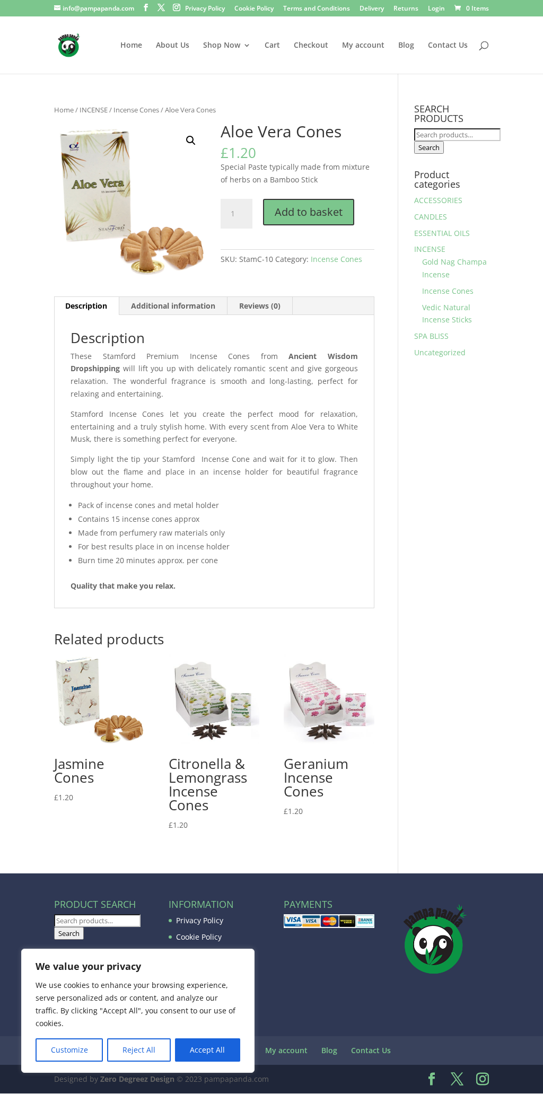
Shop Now (221, 45)
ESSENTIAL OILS (442, 233)
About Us (172, 45)
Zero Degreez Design (137, 1079)
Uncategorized (440, 352)
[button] (190, 140)
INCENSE (94, 110)
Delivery (372, 9)
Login (436, 9)
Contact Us (448, 45)
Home (131, 45)
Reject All (138, 1050)
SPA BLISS (431, 336)
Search (429, 147)
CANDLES (430, 217)
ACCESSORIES (438, 200)
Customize (69, 1050)
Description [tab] (86, 306)
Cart (272, 45)
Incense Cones (136, 110)
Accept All (207, 1050)
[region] (138, 1011)
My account (363, 45)
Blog (406, 45)
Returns (405, 9)
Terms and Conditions (316, 9)
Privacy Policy (205, 9)
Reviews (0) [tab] (260, 306)
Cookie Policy (254, 9)
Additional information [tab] (173, 306)
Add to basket (309, 212)
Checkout (311, 45)
